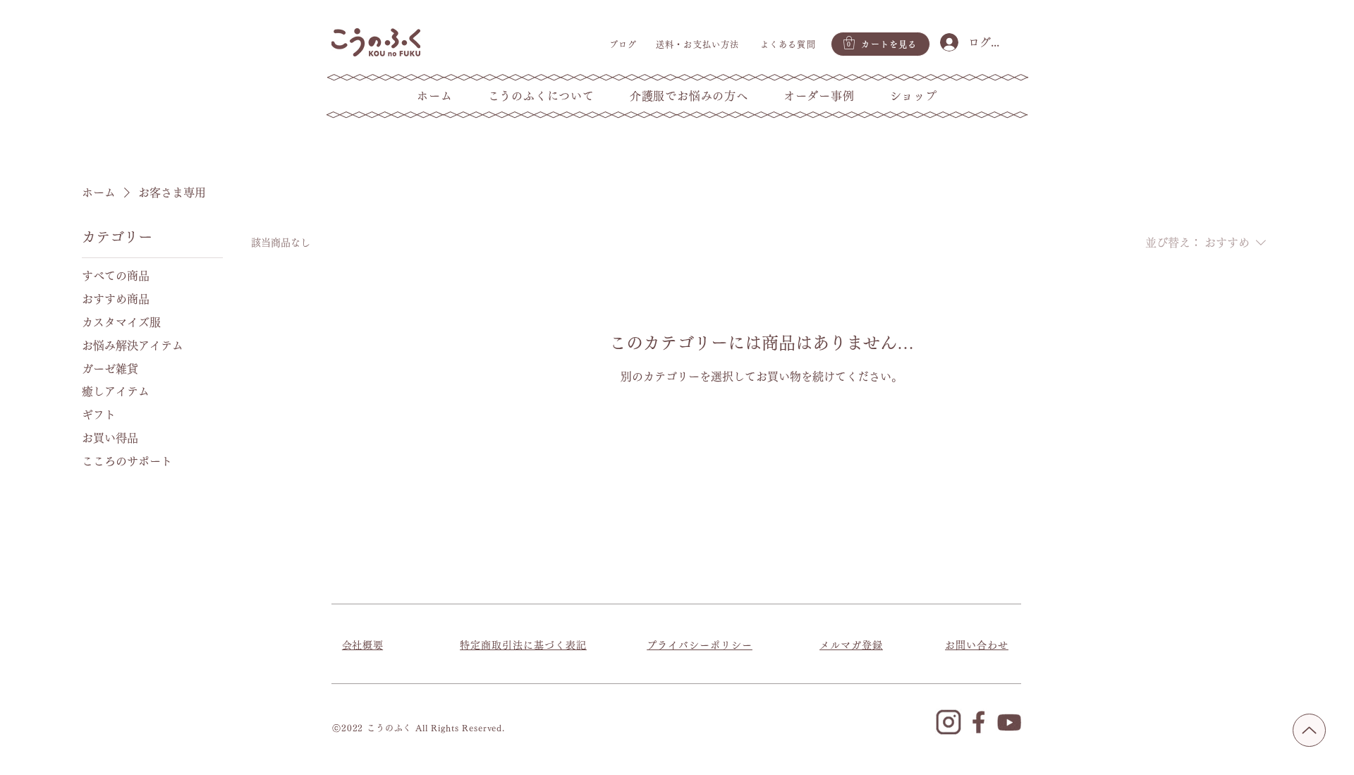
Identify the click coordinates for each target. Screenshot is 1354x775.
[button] (849, 42)
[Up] (1309, 730)
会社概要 (362, 645)
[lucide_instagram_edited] (948, 722)
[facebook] (978, 722)
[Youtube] (1009, 722)
